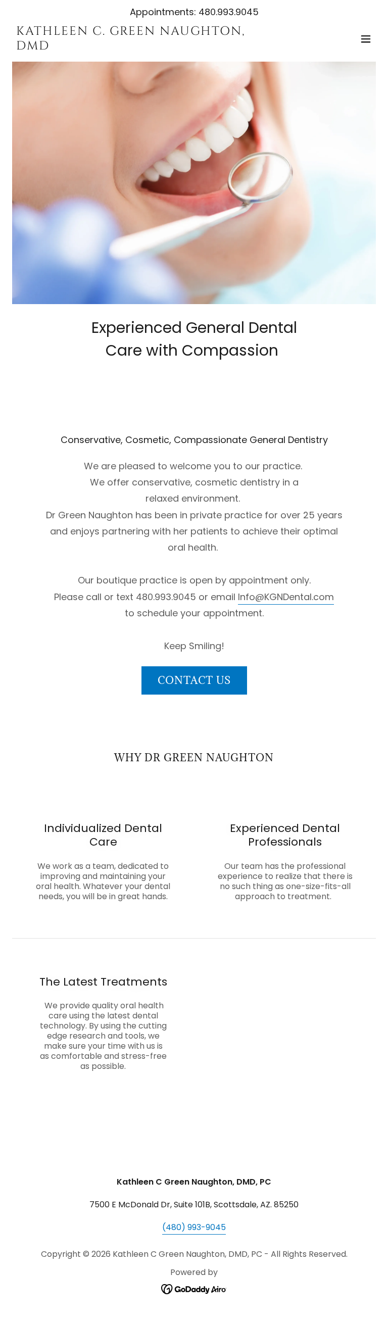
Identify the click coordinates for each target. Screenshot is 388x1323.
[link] (139, 47)
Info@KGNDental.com (286, 597)
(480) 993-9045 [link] (194, 1227)
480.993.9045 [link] (229, 12)
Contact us (194, 680)
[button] (366, 39)
